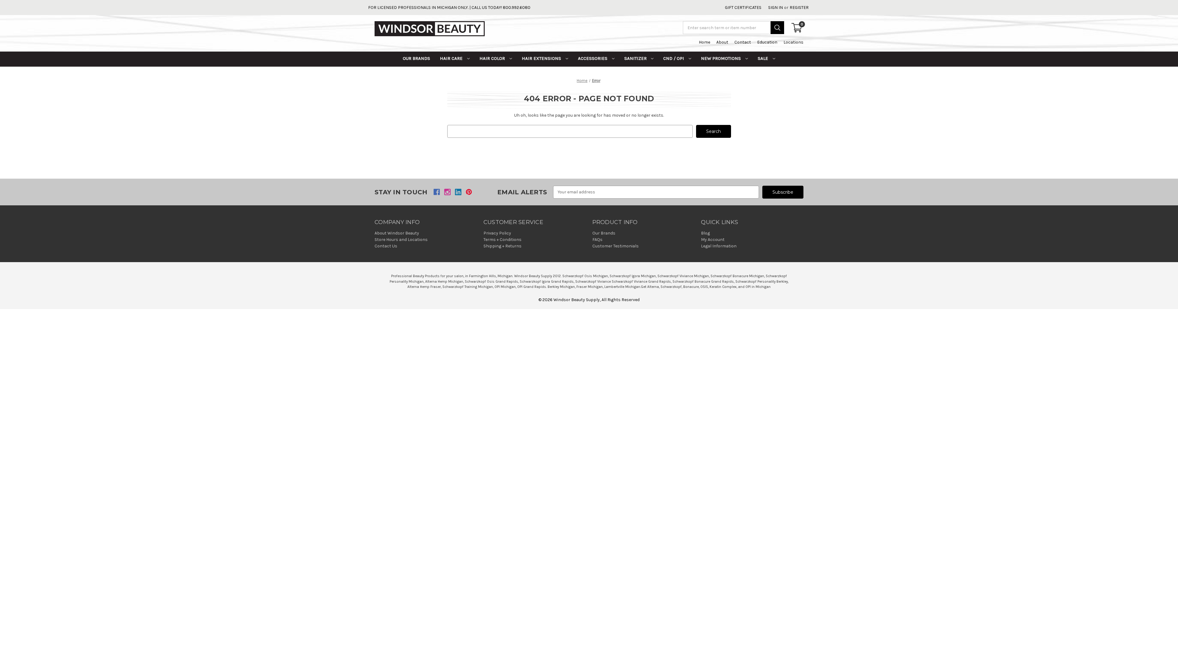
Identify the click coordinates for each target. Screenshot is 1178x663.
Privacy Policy (497, 233)
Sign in (775, 7)
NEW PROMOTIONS (721, 58)
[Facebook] (436, 192)
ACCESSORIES (593, 58)
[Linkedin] (458, 192)
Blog (705, 233)
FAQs (597, 239)
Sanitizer (636, 58)
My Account (713, 239)
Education (767, 42)
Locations (793, 42)
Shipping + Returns (502, 246)
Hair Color (492, 58)
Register (799, 7)
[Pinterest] (469, 192)
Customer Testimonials (615, 246)
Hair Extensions (542, 58)
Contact (742, 42)
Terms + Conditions (502, 239)
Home (704, 42)
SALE (763, 58)
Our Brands (416, 58)
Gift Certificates (743, 7)
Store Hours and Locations (401, 239)
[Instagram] (447, 192)
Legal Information (719, 246)
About (722, 42)
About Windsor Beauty (397, 233)
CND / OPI (674, 58)
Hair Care (452, 58)
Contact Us (386, 246)
